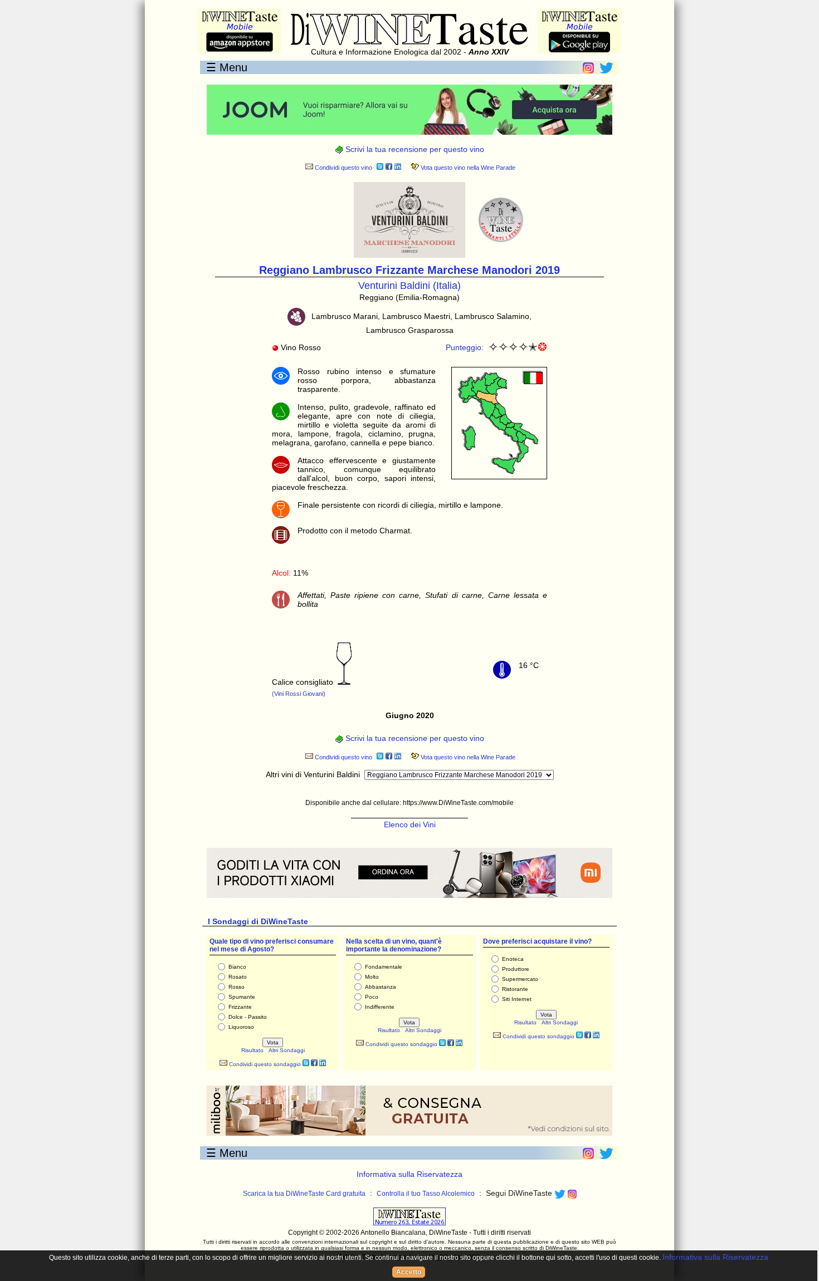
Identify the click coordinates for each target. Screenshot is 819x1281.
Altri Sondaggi (287, 1050)
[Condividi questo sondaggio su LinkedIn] (322, 1064)
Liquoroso (241, 1027)
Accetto (408, 1272)
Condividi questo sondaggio (264, 1064)
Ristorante (515, 989)
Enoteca (513, 959)
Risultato (252, 1050)
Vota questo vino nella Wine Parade (467, 167)
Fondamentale (383, 967)
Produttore (515, 969)
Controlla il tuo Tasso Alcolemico (426, 1193)
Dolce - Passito (247, 1017)
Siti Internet (517, 999)
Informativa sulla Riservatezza (409, 1174)
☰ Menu (226, 67)
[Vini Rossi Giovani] (344, 682)
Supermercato (520, 979)
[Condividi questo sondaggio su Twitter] (306, 1064)
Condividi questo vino (342, 167)
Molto (372, 977)
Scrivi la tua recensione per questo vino (413, 149)
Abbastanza (380, 987)
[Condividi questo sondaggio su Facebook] (314, 1064)
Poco (371, 997)
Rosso (236, 987)
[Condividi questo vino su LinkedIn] (397, 168)
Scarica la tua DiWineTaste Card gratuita (304, 1193)
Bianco (237, 967)
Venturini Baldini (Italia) (409, 285)
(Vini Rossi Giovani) (298, 693)
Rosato (237, 977)
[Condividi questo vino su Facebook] (389, 168)
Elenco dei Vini (410, 824)
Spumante (241, 997)
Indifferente (379, 1007)
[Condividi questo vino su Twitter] (380, 168)
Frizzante (240, 1007)
